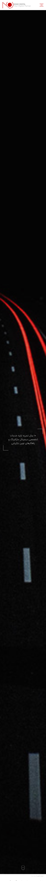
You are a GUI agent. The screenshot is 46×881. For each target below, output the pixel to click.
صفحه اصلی (40, 876)
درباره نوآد (33, 876)
